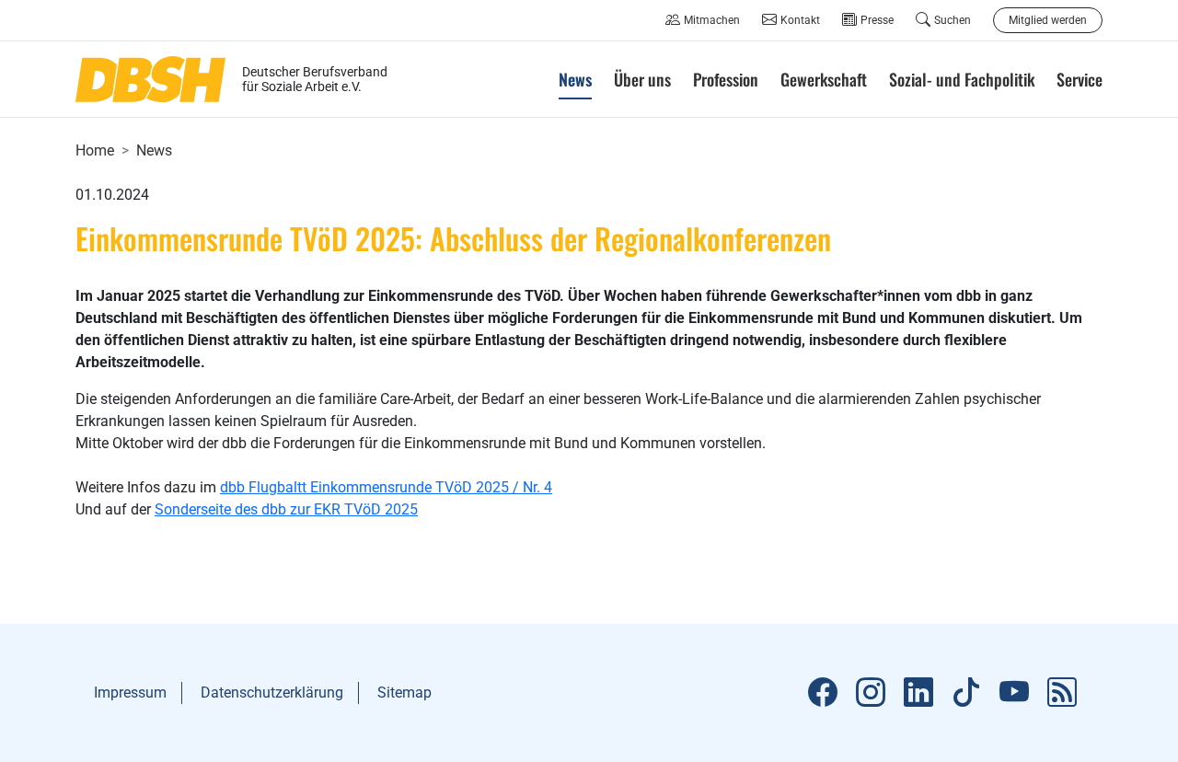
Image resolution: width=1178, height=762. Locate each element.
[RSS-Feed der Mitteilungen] (1062, 692)
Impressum (130, 692)
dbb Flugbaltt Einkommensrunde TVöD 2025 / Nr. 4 (386, 487)
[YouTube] (1014, 692)
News (154, 150)
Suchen (952, 20)
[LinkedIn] (918, 692)
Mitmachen (712, 20)
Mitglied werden (1048, 20)
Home (94, 150)
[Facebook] (822, 692)
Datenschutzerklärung (272, 692)
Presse (877, 20)
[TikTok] (966, 692)
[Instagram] (870, 692)
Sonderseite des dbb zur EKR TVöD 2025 (286, 509)
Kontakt (800, 20)
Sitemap (404, 692)
